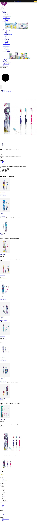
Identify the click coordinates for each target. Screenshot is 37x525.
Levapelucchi (6, 48)
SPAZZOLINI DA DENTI (7, 16)
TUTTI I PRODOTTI (4, 59)
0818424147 (3, 496)
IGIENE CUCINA (6, 39)
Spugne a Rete (6, 20)
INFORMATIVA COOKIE (6, 61)
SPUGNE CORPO (6, 19)
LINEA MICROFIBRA (6, 30)
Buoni (2, 478)
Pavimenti (6, 35)
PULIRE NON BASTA (6, 64)
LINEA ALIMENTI (6, 41)
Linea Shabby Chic (7, 33)
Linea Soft (6, 32)
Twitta (2, 162)
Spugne (5, 40)
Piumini (5, 36)
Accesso (3, 520)
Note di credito (3, 480)
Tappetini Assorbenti (7, 49)
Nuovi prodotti (3, 513)
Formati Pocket (6, 14)
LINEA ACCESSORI (6, 46)
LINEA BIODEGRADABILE (6, 51)
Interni (5, 37)
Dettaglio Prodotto (4, 164)
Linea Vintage (6, 31)
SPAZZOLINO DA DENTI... (3, 195)
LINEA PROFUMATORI (6, 44)
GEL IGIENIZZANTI (5, 21)
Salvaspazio (6, 47)
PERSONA (4, 12)
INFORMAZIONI (4, 60)
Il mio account (3, 521)
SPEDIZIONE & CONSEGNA (7, 63)
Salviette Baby (6, 13)
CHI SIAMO (3, 11)
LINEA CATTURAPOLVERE (7, 34)
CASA (3, 29)
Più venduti (3, 514)
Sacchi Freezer (6, 42)
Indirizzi (3, 479)
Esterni (5, 15)
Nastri (5, 43)
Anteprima (1, 192)
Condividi (3, 161)
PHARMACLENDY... (3, 216)
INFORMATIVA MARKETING (7, 62)
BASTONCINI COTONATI (6, 18)
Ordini (2, 481)
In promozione (2, 171)
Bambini (6, 17)
